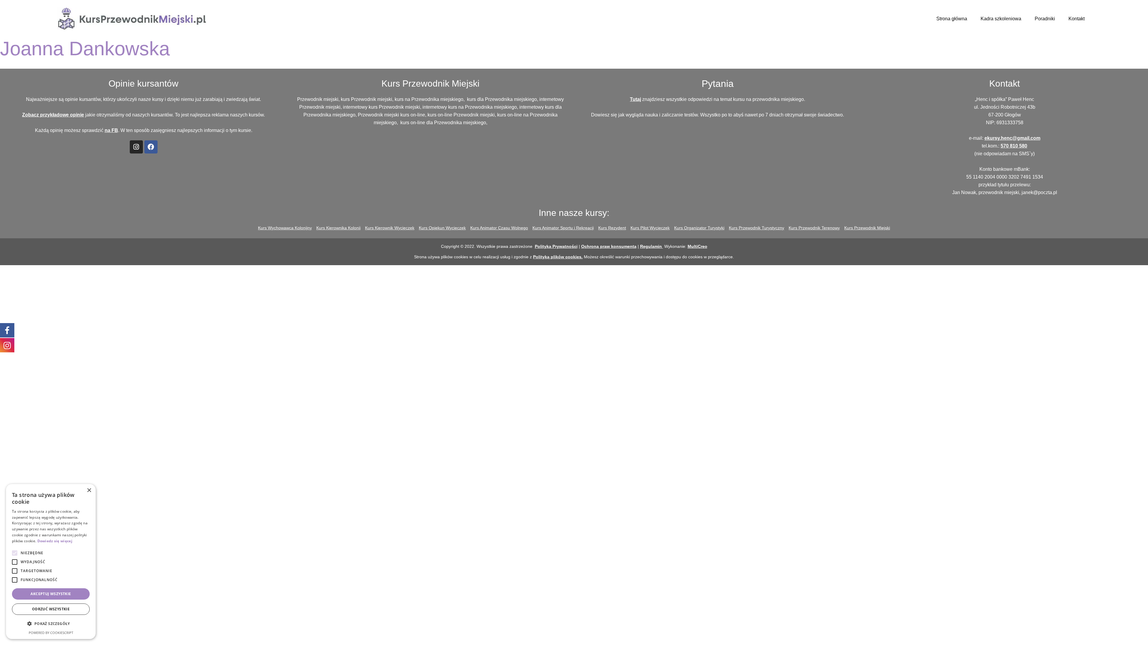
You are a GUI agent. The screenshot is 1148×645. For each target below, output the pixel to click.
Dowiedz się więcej (54, 540)
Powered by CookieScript (51, 632)
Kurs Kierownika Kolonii (338, 227)
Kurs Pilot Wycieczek (650, 227)
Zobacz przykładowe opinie (53, 114)
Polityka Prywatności (556, 246)
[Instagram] (136, 146)
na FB (111, 130)
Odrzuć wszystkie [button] (51, 609)
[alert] (51, 561)
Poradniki (1045, 18)
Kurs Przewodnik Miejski (867, 227)
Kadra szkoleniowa (1001, 18)
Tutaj (635, 99)
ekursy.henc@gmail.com (1012, 138)
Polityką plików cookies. (558, 256)
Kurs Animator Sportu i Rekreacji (563, 227)
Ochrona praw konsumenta (608, 246)
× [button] (89, 490)
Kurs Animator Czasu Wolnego (499, 227)
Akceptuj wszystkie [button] (50, 593)
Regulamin (651, 246)
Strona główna (951, 18)
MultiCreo (697, 246)
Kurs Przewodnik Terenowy (814, 227)
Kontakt (1076, 18)
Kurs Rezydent (612, 227)
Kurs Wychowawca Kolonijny (285, 227)
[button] (51, 624)
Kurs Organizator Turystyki (699, 227)
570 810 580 (1014, 145)
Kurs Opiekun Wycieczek (442, 227)
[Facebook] (151, 146)
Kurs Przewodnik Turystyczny (756, 227)
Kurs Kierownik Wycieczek (389, 227)
